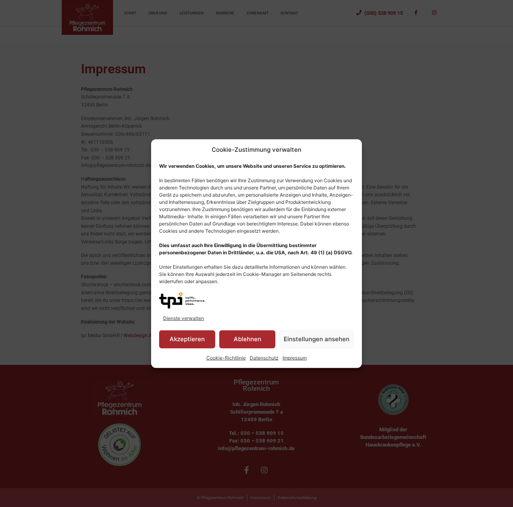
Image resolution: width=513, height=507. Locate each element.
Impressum (295, 357)
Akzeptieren (187, 339)
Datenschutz (264, 357)
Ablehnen (247, 339)
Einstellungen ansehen (316, 339)
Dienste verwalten (183, 318)
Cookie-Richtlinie (226, 357)
